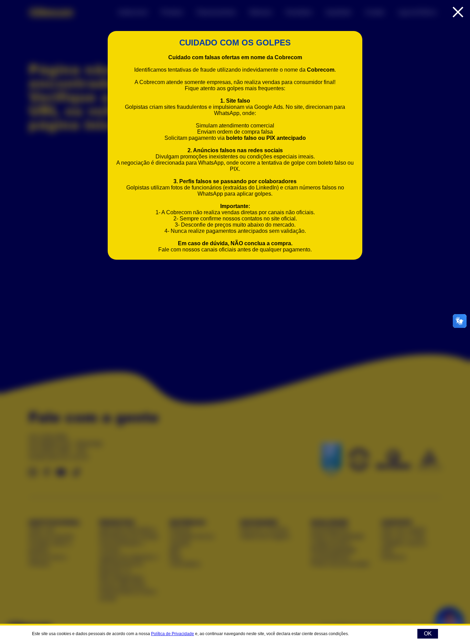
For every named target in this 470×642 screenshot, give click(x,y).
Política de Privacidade (172, 633)
